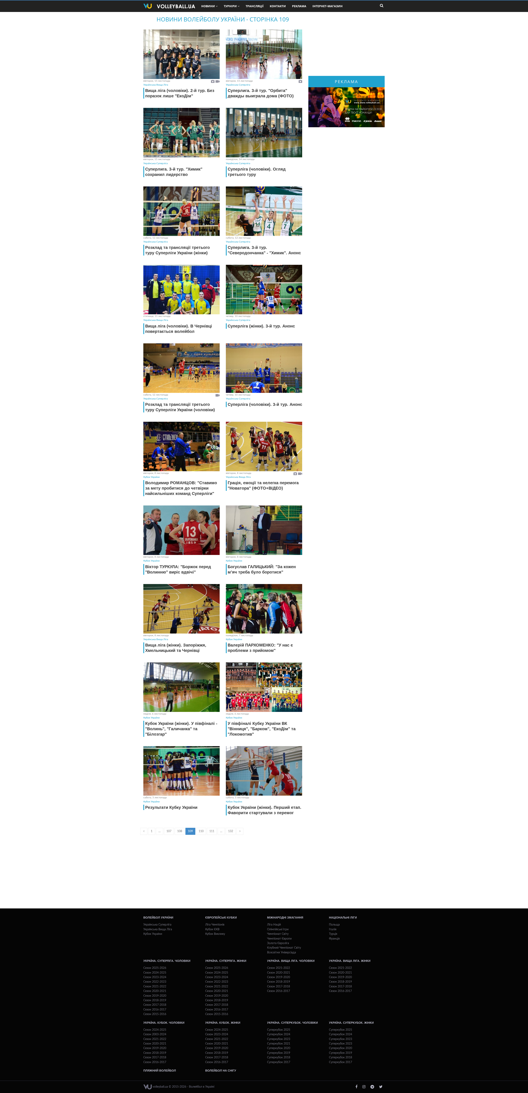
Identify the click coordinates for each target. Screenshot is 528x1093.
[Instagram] (364, 1087)
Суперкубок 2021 (278, 1043)
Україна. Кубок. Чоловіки (163, 1022)
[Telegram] (372, 1087)
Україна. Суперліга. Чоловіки (166, 960)
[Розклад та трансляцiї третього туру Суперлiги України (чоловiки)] (181, 368)
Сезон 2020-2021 (154, 991)
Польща (334, 924)
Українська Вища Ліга (155, 85)
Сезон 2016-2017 (154, 1009)
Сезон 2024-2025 (154, 972)
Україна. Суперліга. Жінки (225, 960)
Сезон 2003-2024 (154, 1034)
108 (179, 831)
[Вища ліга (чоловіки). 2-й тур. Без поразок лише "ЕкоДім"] (181, 54)
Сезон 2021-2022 (154, 986)
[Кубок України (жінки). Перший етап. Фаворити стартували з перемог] (264, 771)
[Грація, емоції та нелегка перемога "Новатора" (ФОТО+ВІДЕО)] (264, 446)
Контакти (278, 6)
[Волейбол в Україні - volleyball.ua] (169, 6)
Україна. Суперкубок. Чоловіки (292, 1022)
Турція (333, 934)
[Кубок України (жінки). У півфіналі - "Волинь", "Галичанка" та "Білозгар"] (181, 687)
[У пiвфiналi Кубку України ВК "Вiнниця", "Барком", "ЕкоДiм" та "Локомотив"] (264, 687)
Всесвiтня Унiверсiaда (281, 952)
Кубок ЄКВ (212, 929)
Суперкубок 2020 (278, 1048)
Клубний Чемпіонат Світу (284, 947)
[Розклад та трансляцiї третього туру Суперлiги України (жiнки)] (181, 211)
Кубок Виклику (215, 934)
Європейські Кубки (221, 917)
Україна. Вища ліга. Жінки (349, 960)
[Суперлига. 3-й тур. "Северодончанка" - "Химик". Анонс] (264, 211)
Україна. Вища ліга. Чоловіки (291, 960)
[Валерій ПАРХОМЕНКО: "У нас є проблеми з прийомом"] (264, 609)
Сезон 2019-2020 (154, 995)
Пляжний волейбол (159, 1070)
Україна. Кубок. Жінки (222, 1022)
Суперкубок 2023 (278, 1039)
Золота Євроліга (278, 943)
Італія (332, 929)
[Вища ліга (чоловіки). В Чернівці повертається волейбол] (181, 289)
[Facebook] (356, 1087)
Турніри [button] (230, 6)
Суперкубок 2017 (278, 1062)
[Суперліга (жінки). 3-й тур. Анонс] (264, 289)
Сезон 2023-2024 (154, 977)
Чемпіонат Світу (278, 934)
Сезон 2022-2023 (154, 981)
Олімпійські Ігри (278, 929)
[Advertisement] (222, 875)
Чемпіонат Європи (279, 938)
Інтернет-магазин (327, 6)
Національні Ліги (343, 917)
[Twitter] (381, 1087)
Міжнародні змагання (285, 917)
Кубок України (151, 477)
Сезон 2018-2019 (154, 1000)
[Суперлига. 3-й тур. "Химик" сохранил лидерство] (181, 132)
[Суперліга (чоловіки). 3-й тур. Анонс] (264, 368)
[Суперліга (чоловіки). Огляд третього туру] (264, 132)
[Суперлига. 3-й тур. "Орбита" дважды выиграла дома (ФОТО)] (264, 54)
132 (230, 831)
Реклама (299, 6)
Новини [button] (208, 6)
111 (211, 831)
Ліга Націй (274, 924)
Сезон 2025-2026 (154, 968)
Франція (334, 938)
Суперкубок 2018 (278, 1057)
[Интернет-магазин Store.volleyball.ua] (346, 107)
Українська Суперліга (238, 85)
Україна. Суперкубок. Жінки (351, 1022)
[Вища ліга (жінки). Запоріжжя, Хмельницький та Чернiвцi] (181, 609)
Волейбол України (158, 917)
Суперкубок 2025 (278, 1029)
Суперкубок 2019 (278, 1053)
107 (168, 831)
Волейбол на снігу (220, 1070)
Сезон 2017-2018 (154, 1004)
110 (201, 831)
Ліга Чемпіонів (214, 924)
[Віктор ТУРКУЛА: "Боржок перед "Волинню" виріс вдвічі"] (181, 530)
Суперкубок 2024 (278, 1034)
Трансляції (255, 6)
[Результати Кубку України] (181, 771)
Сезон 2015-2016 (154, 1014)
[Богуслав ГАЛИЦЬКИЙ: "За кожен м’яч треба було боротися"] (264, 530)
